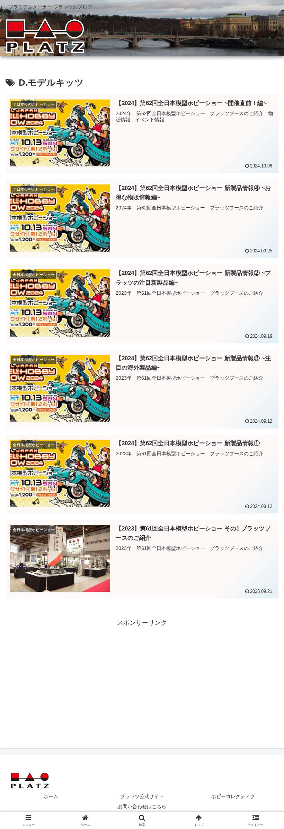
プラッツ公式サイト (142, 796)
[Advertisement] (142, 677)
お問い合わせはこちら (142, 806)
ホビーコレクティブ (233, 796)
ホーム (51, 796)
